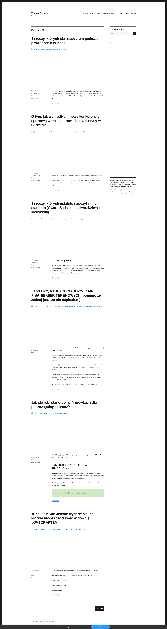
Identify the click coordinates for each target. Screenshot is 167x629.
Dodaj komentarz (35, 98)
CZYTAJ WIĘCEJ (128, 193)
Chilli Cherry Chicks (81, 91)
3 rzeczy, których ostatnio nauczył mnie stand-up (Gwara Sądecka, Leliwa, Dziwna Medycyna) (65, 207)
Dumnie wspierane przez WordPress (48, 621)
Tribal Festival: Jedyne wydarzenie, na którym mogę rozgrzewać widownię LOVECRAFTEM (62, 518)
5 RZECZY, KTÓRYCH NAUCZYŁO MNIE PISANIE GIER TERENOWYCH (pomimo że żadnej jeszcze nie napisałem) (66, 295)
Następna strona (102, 610)
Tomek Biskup (39, 13)
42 (45, 608)
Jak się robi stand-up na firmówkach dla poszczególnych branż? (64, 404)
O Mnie (126, 13)
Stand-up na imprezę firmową (100, 627)
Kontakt (133, 13)
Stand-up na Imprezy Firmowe (91, 13)
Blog (120, 13)
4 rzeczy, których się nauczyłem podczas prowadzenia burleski (65, 40)
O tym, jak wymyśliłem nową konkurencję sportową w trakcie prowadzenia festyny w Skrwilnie (66, 120)
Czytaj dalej (55, 103)
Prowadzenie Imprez (109, 13)
